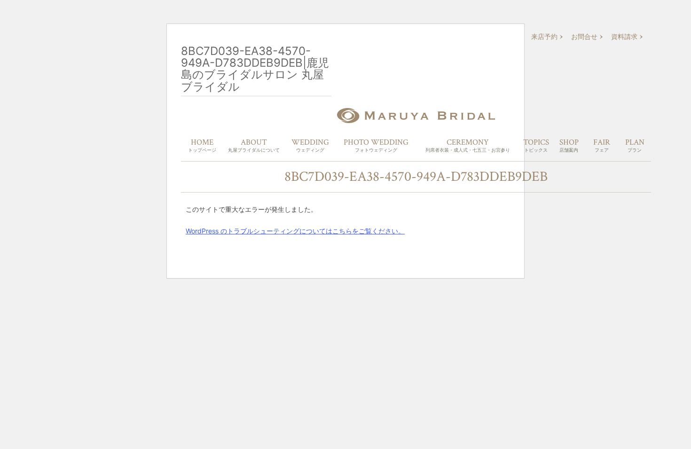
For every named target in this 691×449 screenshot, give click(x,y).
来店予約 (544, 36)
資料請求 (624, 36)
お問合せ (584, 36)
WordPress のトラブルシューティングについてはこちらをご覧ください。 (295, 231)
